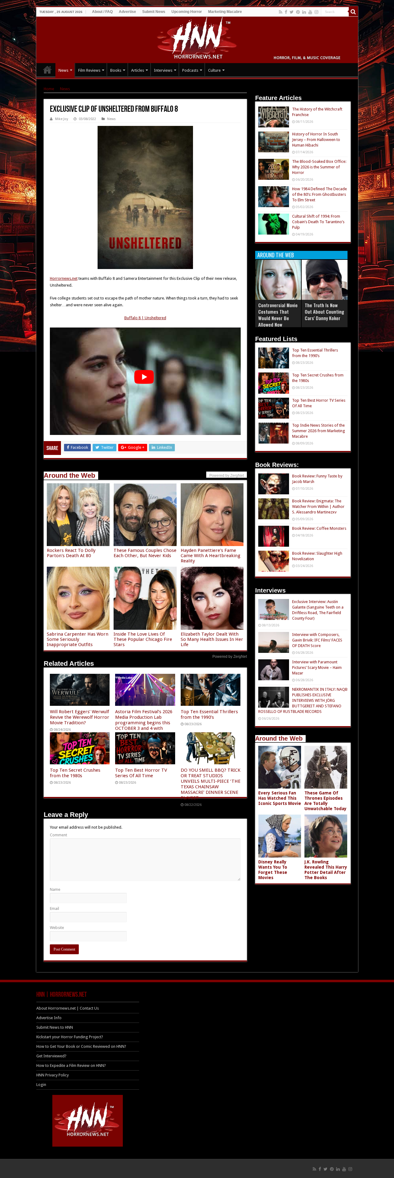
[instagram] (316, 12)
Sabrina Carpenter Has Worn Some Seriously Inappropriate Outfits (77, 639)
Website (57, 927)
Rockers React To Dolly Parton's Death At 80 (71, 553)
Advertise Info (49, 1017)
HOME (47, 69)
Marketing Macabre (225, 12)
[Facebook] (286, 12)
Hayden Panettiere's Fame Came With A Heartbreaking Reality (210, 556)
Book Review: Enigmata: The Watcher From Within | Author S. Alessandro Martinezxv (318, 506)
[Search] (353, 11)
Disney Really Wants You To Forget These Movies (272, 869)
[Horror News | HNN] (197, 38)
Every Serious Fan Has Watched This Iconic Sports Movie (279, 798)
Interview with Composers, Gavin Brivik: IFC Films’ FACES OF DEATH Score (317, 640)
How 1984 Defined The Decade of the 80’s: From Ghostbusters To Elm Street (319, 194)
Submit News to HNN (54, 1027)
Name (55, 889)
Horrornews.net (64, 278)
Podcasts (190, 70)
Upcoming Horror (186, 12)
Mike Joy (61, 119)
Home (49, 88)
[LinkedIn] (304, 12)
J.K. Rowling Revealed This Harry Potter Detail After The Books (325, 869)
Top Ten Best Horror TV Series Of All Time (141, 772)
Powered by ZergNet (229, 656)
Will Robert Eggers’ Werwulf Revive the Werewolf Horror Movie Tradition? (79, 717)
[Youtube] (310, 12)
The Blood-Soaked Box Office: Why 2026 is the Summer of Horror (319, 167)
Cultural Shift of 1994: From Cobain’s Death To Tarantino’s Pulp (318, 222)
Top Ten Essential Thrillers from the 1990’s (209, 714)
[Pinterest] (298, 12)
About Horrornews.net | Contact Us (67, 1008)
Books (115, 70)
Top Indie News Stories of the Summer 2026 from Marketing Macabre (318, 431)
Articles (137, 70)
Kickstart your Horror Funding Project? (69, 1037)
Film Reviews (89, 70)
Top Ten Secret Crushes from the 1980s (75, 772)
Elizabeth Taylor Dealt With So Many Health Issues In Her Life (212, 639)
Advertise (127, 12)
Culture (214, 70)
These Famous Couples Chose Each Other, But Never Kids (145, 553)
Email (54, 908)
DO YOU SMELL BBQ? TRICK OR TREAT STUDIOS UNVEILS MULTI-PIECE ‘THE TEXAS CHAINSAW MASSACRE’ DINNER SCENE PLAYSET (210, 784)
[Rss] (280, 12)
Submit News (153, 12)
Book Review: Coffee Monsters (319, 528)
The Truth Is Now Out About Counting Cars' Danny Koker (324, 311)
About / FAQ (102, 12)
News (63, 70)
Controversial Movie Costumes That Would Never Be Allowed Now (278, 315)
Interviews (163, 70)
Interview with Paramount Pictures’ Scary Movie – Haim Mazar (317, 667)
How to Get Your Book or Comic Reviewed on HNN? (81, 1046)
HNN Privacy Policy (52, 1075)
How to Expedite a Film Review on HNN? (71, 1065)
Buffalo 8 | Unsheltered (145, 318)
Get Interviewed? (51, 1056)
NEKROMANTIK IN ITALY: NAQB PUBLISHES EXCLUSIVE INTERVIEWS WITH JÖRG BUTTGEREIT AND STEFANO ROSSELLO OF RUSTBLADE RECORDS (303, 700)
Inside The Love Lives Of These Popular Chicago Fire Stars (143, 639)
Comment (58, 835)
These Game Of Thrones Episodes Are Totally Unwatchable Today (325, 800)
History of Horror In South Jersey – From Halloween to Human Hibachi (316, 139)
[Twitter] (291, 12)
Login (41, 1084)
